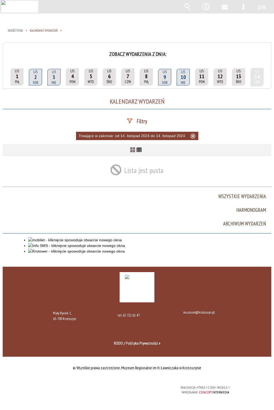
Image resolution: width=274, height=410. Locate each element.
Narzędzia (206, 7)
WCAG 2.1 (152, 389)
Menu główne (224, 7)
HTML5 (128, 389)
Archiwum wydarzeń (244, 224)
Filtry (142, 121)
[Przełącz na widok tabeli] (139, 150)
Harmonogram (251, 210)
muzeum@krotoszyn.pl (199, 312)
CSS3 (136, 389)
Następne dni (265, 50)
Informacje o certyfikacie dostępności (68, 391)
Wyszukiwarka (187, 7)
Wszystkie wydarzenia (242, 196)
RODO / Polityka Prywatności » (137, 343)
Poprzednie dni (8, 50)
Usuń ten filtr (193, 137)
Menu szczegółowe (243, 7)
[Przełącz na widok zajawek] (132, 150)
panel (262, 6)
